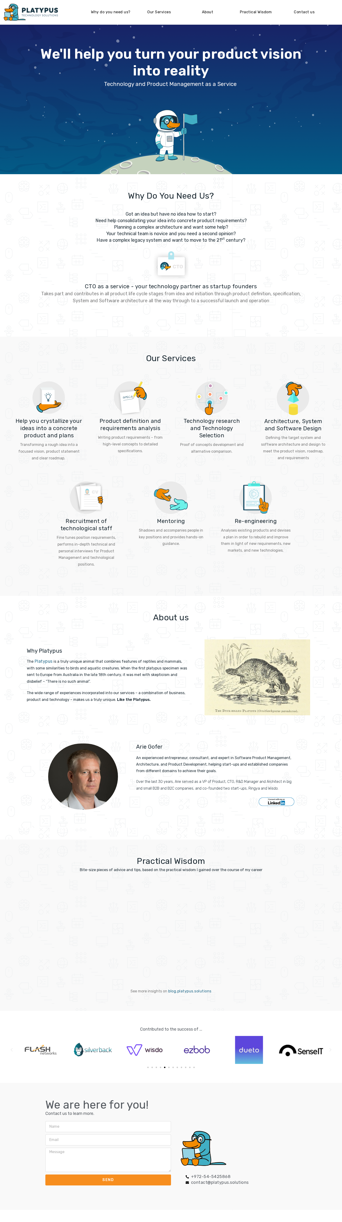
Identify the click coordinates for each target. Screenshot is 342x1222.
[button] (148, 1067)
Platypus (44, 661)
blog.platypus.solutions (189, 991)
